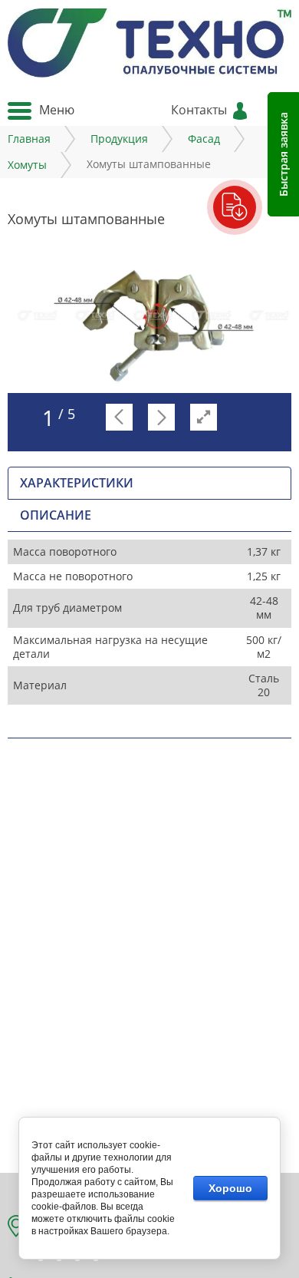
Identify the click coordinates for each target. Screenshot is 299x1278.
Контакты (199, 109)
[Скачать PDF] (235, 208)
